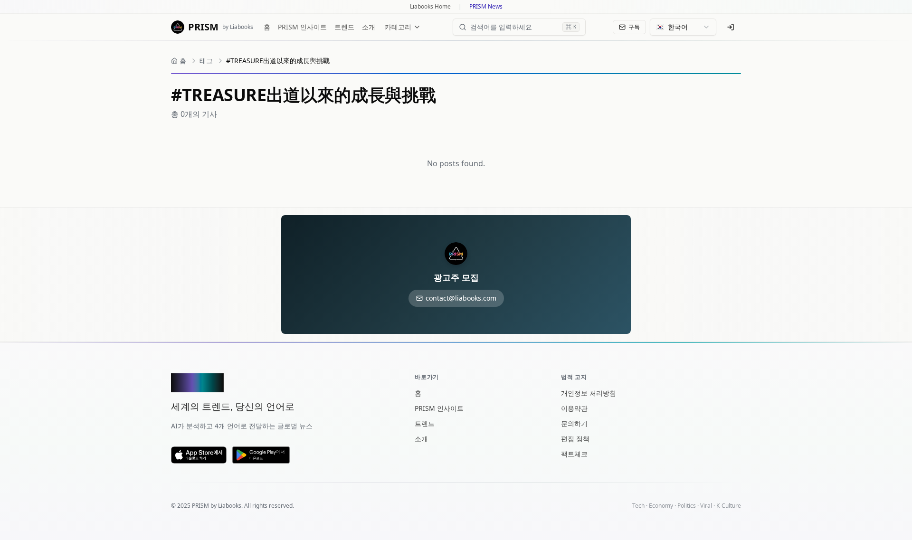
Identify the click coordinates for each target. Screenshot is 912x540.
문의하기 (574, 423)
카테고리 (398, 26)
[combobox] (683, 27)
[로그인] (730, 27)
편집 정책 (575, 438)
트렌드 (344, 26)
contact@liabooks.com (461, 298)
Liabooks (229, 506)
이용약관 (574, 408)
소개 (368, 26)
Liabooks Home (430, 6)
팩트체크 (574, 453)
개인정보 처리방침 (588, 393)
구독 (634, 27)
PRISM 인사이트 (302, 26)
